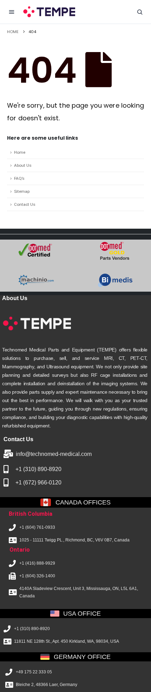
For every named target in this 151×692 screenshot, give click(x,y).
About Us (23, 165)
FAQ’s (19, 178)
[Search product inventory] (140, 12)
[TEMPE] (48, 11)
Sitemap (21, 191)
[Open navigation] (11, 12)
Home (19, 152)
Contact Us (24, 204)
